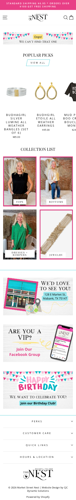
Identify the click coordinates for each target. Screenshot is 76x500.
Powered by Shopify (38, 497)
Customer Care (37, 433)
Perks (37, 421)
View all (38, 62)
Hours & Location (37, 457)
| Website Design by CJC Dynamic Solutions (47, 489)
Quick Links (37, 445)
